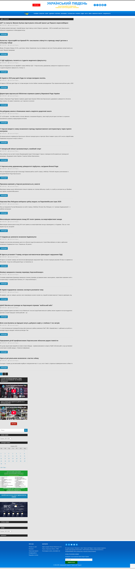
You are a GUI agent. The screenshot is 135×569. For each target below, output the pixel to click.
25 (9, 461)
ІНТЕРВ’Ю (78, 13)
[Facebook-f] (95, 5)
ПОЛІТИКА (57, 13)
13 (16, 456)
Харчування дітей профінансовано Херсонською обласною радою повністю (29, 340)
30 (1, 463)
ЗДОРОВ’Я (51, 13)
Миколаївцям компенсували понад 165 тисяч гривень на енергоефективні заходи (31, 219)
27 (16, 461)
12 (12, 456)
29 (24, 461)
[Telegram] (102, 5)
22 (24, 458)
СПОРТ (46, 13)
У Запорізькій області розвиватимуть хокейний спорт (20, 149)
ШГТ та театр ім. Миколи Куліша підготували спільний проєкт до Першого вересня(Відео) (34, 23)
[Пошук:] (12, 430)
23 (1, 461)
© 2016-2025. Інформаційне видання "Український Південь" (67, 565)
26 (13, 461)
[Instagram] (97, 5)
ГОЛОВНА (36, 13)
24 (5, 461)
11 (8, 456)
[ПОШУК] (26, 430)
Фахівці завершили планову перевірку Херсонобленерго (21, 272)
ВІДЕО (82, 13)
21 (20, 458)
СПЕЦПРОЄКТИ (106, 13)
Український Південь (67, 3)
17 (5, 458)
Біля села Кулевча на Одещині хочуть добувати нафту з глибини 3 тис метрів (30, 323)
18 (8, 458)
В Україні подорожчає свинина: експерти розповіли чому (21, 290)
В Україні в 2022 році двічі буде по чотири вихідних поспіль (23, 78)
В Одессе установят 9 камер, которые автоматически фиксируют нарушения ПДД (31, 254)
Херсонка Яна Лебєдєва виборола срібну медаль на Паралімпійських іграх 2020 (30, 202)
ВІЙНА (90, 13)
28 (20, 461)
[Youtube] (100, 5)
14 (20, 456)
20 (16, 458)
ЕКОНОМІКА (64, 13)
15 (24, 456)
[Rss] (105, 5)
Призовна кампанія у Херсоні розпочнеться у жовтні (20, 184)
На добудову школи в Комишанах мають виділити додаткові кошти (26, 111)
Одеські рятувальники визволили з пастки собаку (19, 358)
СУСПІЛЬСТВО (71, 13)
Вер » (4, 467)
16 (1, 458)
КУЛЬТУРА (41, 13)
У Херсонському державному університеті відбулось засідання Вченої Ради (29, 166)
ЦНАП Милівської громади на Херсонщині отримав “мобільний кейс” (26, 305)
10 (5, 456)
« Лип (1, 467)
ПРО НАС (14, 423)
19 (12, 458)
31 (5, 463)
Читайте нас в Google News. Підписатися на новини (13, 496)
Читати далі (4, 34)
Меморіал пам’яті (97, 13)
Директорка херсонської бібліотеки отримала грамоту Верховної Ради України (30, 93)
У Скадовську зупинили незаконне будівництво (18, 237)
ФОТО (86, 13)
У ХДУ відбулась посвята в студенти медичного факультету (23, 60)
